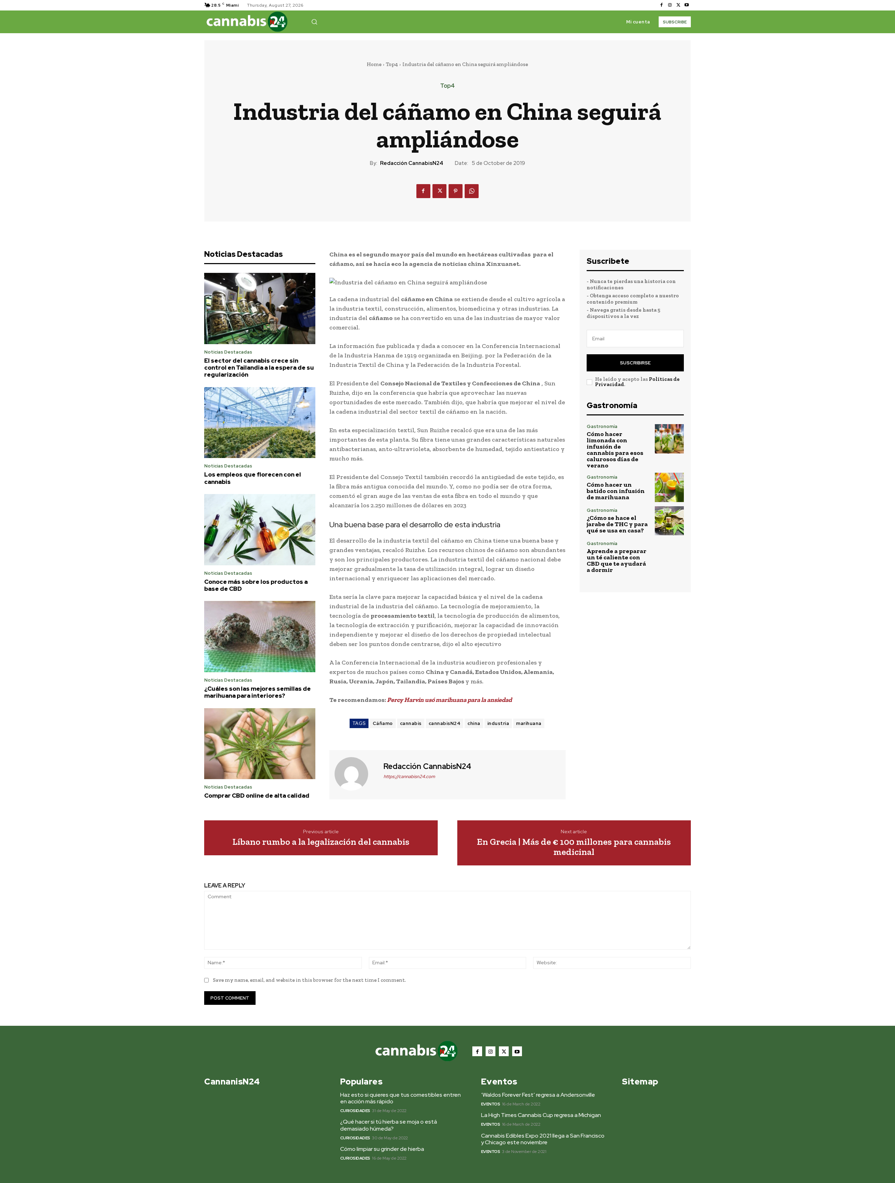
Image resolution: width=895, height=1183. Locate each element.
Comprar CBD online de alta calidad (256, 795)
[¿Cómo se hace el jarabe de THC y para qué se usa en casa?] (669, 520)
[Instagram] (670, 5)
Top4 (392, 64)
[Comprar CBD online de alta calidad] (259, 743)
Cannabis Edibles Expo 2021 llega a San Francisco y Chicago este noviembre (542, 1139)
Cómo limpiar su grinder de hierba (382, 1149)
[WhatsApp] (472, 191)
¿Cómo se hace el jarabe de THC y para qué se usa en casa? (617, 524)
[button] (314, 22)
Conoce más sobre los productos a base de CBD (256, 585)
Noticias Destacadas (228, 352)
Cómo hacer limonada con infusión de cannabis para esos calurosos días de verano (615, 449)
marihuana (529, 723)
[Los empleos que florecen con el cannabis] (259, 422)
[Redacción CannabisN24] (356, 774)
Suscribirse (635, 363)
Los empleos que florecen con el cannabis (252, 478)
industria (498, 723)
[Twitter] (678, 5)
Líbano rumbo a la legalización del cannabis (320, 842)
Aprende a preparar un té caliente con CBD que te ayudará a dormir (616, 560)
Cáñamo (383, 723)
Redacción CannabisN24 (411, 163)
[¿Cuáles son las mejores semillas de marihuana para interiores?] (259, 636)
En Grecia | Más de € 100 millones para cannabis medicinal (574, 847)
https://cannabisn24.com (409, 776)
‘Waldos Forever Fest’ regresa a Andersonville (538, 1094)
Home (374, 64)
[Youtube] (686, 5)
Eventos (490, 1104)
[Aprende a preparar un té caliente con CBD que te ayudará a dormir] (669, 555)
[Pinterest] (456, 191)
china (473, 723)
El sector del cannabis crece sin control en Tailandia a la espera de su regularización (259, 368)
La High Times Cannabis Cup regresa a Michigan (541, 1115)
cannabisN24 (445, 723)
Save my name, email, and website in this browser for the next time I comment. (309, 980)
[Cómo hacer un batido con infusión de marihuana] (669, 487)
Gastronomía (602, 426)
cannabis (411, 723)
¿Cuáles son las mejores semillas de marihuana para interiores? (257, 692)
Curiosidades (355, 1110)
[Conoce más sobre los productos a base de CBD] (259, 529)
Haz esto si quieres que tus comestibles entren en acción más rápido (400, 1098)
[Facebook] (661, 5)
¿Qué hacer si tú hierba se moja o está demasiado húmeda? (388, 1125)
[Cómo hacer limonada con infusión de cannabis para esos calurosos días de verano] (669, 438)
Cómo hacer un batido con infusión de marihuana (616, 491)
